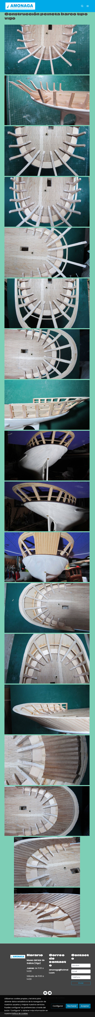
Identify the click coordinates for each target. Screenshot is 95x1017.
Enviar (80, 983)
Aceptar (85, 1006)
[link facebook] (45, 993)
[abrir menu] (87, 6)
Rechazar (72, 1006)
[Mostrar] (47, 49)
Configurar (58, 1006)
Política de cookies (20, 1013)
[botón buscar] (82, 6)
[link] (20, 6)
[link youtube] (50, 993)
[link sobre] (14, 956)
